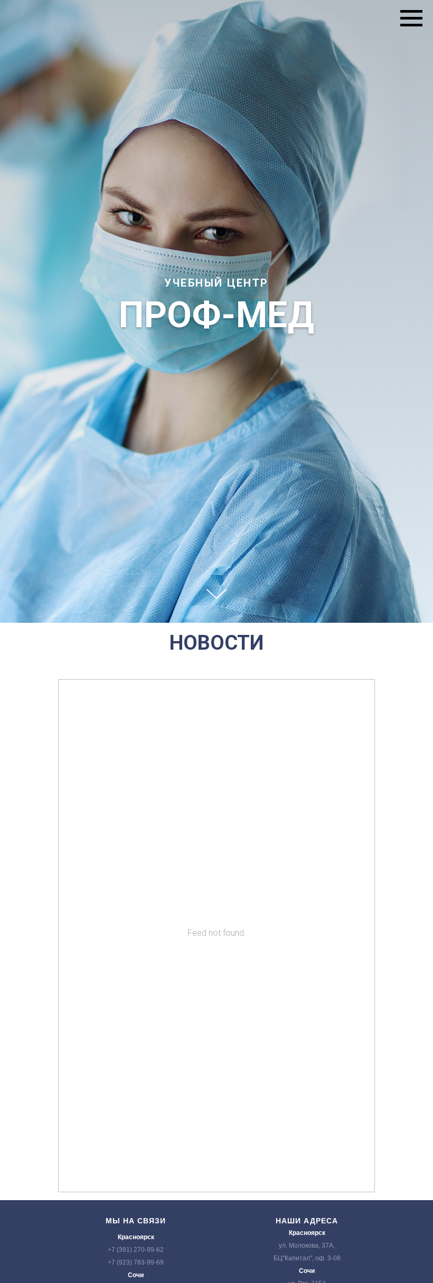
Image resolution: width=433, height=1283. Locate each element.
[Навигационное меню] (411, 18)
